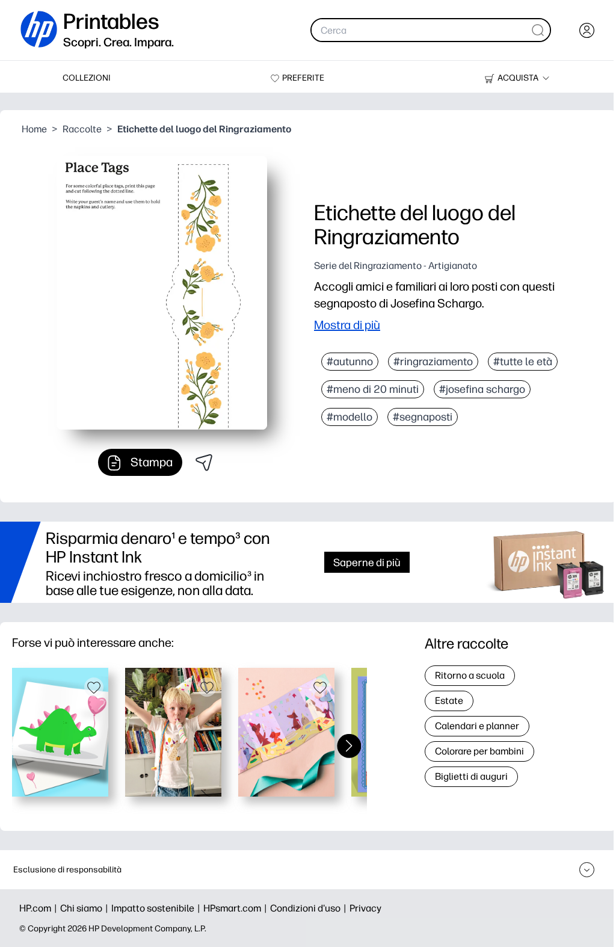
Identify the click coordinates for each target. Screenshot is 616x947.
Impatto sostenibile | (157, 908)
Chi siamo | (85, 908)
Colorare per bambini (479, 751)
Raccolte (82, 129)
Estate (449, 700)
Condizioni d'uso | (310, 908)
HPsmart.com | (236, 908)
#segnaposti (422, 417)
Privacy (365, 908)
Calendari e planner (477, 726)
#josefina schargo (482, 389)
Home (34, 129)
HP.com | (39, 908)
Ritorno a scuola (470, 675)
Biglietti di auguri (471, 776)
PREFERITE (303, 78)
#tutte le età (522, 361)
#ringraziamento (433, 361)
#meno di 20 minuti (373, 389)
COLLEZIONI (87, 78)
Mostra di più (347, 325)
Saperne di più (367, 562)
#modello (349, 417)
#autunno (350, 361)
